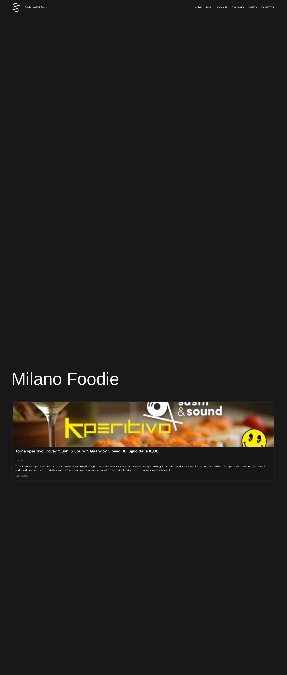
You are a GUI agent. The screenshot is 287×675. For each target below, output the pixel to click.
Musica (252, 7)
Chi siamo (238, 7)
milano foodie (65, 378)
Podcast (222, 7)
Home (198, 7)
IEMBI (209, 7)
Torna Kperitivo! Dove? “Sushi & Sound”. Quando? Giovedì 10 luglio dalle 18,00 (87, 451)
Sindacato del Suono (36, 7)
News (20, 460)
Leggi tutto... (22, 475)
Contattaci (268, 7)
